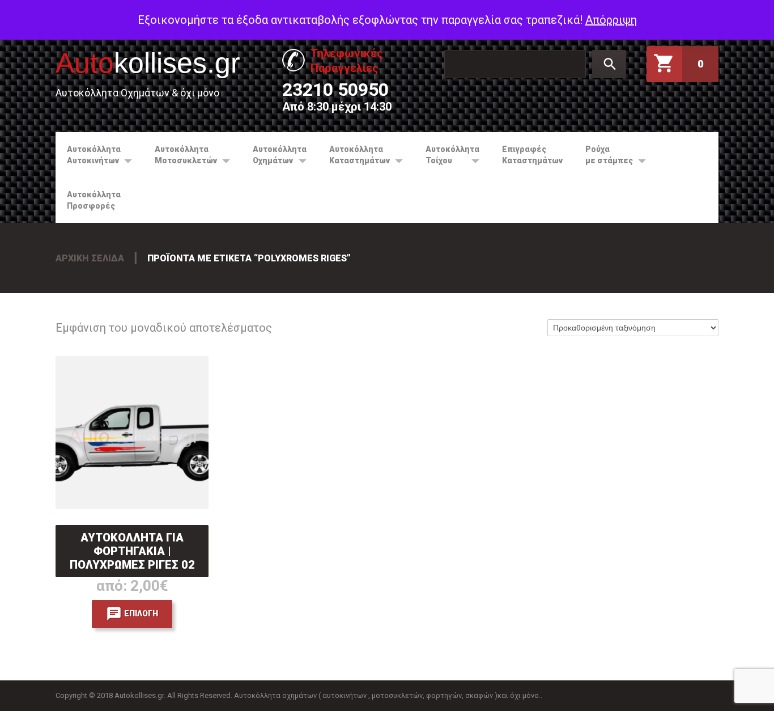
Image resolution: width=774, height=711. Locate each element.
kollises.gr (148, 63)
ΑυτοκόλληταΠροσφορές (94, 200)
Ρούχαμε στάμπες (603, 155)
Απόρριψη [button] (611, 20)
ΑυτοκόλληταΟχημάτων (274, 155)
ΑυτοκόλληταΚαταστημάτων (354, 155)
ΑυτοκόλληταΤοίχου (446, 155)
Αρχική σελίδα (90, 258)
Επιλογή (141, 613)
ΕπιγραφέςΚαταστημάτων (532, 155)
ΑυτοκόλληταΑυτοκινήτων (88, 155)
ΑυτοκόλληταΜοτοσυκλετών (180, 155)
